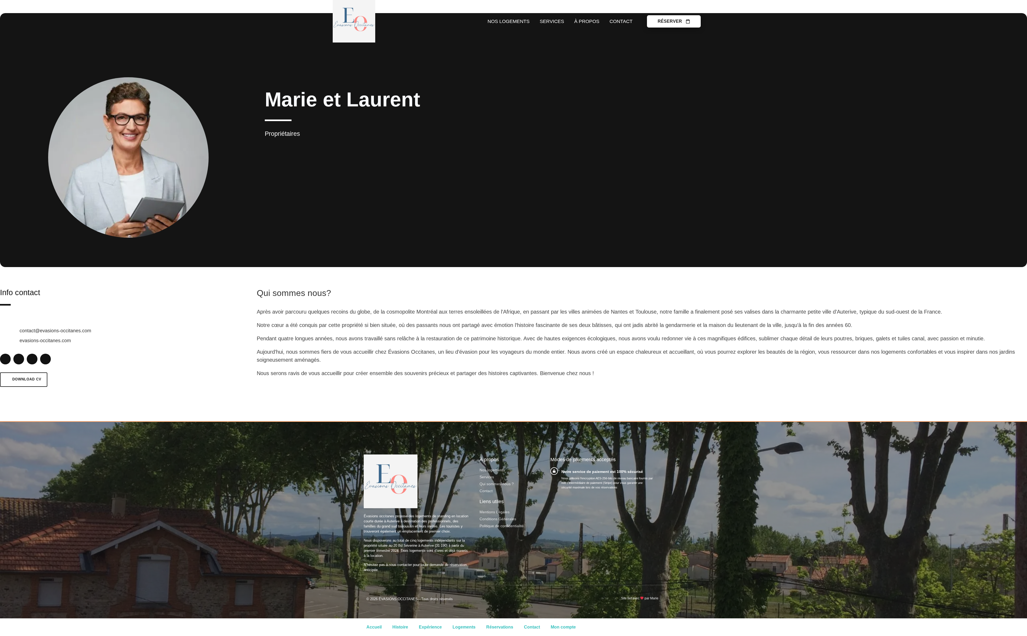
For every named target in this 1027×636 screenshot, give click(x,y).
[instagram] (45, 359)
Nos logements (509, 21)
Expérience (430, 627)
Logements (464, 627)
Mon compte (563, 627)
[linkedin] (18, 359)
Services (552, 21)
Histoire (400, 627)
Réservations (499, 627)
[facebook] (5, 359)
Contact (621, 21)
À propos (586, 21)
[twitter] (32, 359)
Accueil (374, 627)
